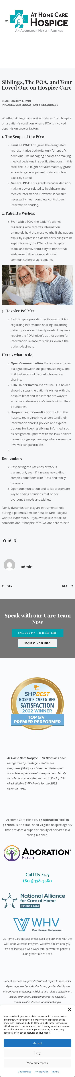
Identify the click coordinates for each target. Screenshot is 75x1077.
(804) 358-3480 (37, 880)
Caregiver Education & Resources (31, 105)
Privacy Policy (41, 1071)
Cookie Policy (24, 1071)
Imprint (55, 1071)
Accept (37, 1043)
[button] (69, 1009)
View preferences (37, 1063)
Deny (37, 1053)
